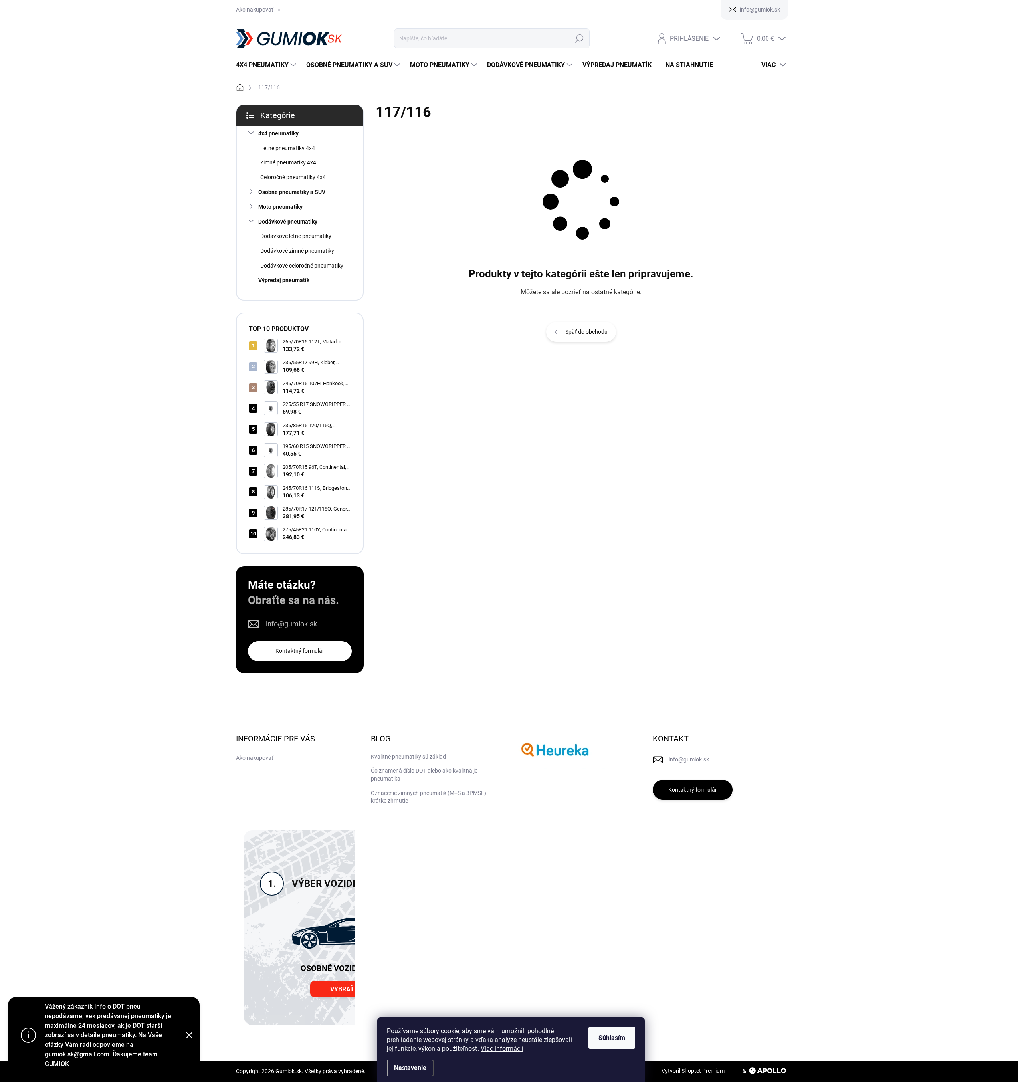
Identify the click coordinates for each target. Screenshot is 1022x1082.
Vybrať (342, 989)
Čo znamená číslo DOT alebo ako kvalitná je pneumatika (424, 774)
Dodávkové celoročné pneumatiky (301, 265)
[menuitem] (267, 65)
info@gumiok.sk (291, 624)
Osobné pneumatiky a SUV (291, 192)
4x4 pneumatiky (278, 133)
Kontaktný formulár (299, 651)
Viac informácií (502, 1048)
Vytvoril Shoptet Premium (693, 1071)
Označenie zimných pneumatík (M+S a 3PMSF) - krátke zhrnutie (430, 797)
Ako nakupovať (254, 9)
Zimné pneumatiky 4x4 (288, 162)
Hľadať (579, 38)
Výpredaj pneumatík (283, 280)
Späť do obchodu (586, 332)
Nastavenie (410, 1068)
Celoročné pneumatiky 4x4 (293, 177)
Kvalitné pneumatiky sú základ (408, 756)
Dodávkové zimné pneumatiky (297, 251)
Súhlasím (611, 1038)
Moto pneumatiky (280, 207)
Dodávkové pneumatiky (287, 221)
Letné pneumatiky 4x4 (287, 148)
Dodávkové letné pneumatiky (295, 236)
